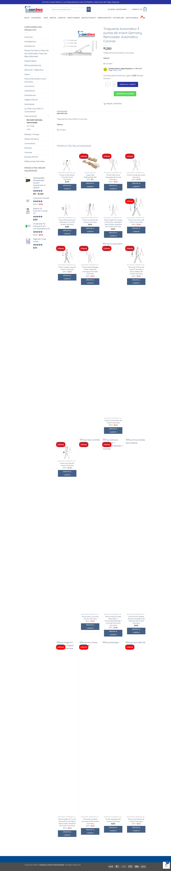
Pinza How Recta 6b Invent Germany (136, 820)
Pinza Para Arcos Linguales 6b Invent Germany (113, 177)
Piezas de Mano (31, 139)
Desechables (30, 61)
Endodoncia (30, 95)
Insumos (28, 37)
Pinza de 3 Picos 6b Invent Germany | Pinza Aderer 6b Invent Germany (136, 270)
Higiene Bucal (30, 100)
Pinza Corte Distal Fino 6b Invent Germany (67, 177)
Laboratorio (29, 91)
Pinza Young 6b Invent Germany (136, 176)
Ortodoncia (29, 46)
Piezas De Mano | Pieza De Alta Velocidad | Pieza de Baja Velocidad (36, 53)
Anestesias (29, 104)
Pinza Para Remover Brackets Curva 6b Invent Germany (67, 222)
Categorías (36, 18)
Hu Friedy (31, 126)
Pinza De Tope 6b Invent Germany (67, 464)
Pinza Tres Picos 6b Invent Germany (136, 221)
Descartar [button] (124, 2)
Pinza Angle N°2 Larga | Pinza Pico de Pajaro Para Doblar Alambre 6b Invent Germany (113, 223)
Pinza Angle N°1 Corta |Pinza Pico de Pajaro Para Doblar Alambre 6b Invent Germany (67, 822)
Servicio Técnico (89, 18)
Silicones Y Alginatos (33, 70)
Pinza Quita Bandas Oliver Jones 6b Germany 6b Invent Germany (90, 270)
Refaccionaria (73, 18)
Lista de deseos (132, 18)
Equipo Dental (31, 157)
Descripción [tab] (62, 113)
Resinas (28, 148)
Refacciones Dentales (34, 161)
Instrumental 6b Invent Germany (35, 80)
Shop (46, 18)
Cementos (29, 86)
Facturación (118, 18)
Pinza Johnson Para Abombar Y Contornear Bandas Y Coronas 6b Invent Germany (113, 621)
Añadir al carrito (128, 84)
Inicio (26, 18)
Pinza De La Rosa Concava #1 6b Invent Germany (90, 821)
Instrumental (30, 116)
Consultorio (29, 143)
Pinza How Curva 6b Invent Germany (90, 618)
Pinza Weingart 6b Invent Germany (113, 820)
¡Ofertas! (62, 18)
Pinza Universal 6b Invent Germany (90, 221)
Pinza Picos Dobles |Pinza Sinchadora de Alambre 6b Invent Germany (136, 620)
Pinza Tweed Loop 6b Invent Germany (67, 268)
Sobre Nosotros (104, 18)
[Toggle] (48, 116)
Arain (29, 129)
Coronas (28, 152)
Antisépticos (30, 41)
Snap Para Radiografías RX (90, 176)
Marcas (53, 18)
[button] (117, 9)
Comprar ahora (125, 94)
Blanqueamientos (32, 65)
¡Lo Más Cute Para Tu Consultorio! (34, 110)
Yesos (27, 74)
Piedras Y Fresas (31, 134)
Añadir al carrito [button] (67, 187)
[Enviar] (89, 9)
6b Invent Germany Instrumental (34, 121)
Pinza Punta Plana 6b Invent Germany (113, 421)
